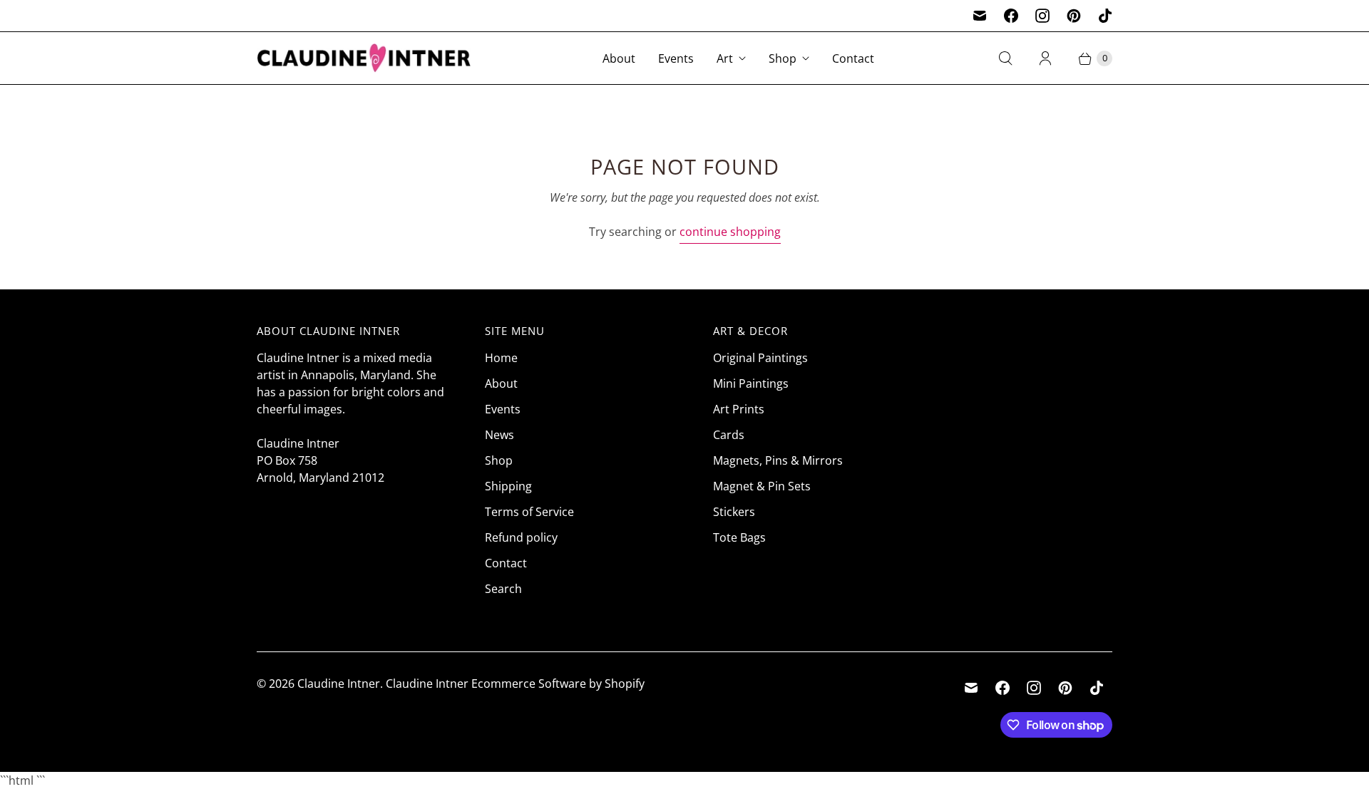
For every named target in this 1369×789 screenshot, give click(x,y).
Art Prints (738, 409)
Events (676, 58)
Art (725, 58)
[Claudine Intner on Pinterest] (1073, 15)
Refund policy (521, 537)
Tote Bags (739, 537)
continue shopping (730, 231)
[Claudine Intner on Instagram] (1042, 15)
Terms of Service (529, 512)
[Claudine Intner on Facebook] (1011, 15)
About (619, 58)
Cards (728, 435)
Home (501, 358)
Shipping (508, 486)
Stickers (734, 512)
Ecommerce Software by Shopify (558, 683)
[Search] (1005, 58)
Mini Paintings (751, 383)
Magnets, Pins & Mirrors (778, 460)
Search (503, 589)
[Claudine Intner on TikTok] (1105, 15)
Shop (782, 58)
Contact (853, 58)
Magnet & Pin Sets (762, 486)
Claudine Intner (338, 683)
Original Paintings (760, 358)
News (499, 435)
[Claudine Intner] (364, 58)
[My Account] (1045, 58)
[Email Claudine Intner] (979, 15)
